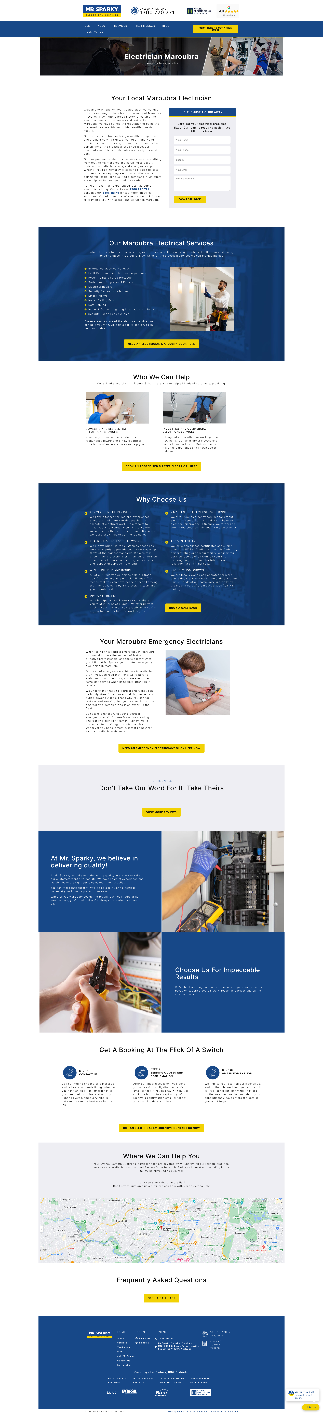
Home (86, 26)
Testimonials (145, 26)
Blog (165, 26)
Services (120, 26)
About (102, 26)
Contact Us (95, 31)
